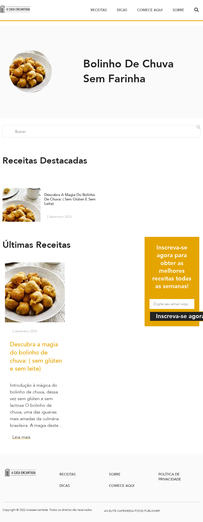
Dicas (122, 10)
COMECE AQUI (121, 485)
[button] (196, 9)
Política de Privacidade (169, 477)
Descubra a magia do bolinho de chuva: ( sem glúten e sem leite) (36, 356)
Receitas (99, 10)
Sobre (178, 10)
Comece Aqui (150, 10)
